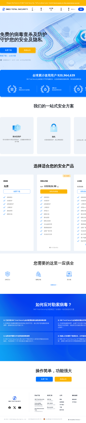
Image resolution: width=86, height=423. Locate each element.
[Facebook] (9, 407)
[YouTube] (19, 407)
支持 (61, 9)
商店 (41, 9)
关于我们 (51, 9)
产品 (32, 9)
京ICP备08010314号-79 (34, 419)
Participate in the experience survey (66, 3)
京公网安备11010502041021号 (53, 419)
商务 (68, 9)
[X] (14, 407)
